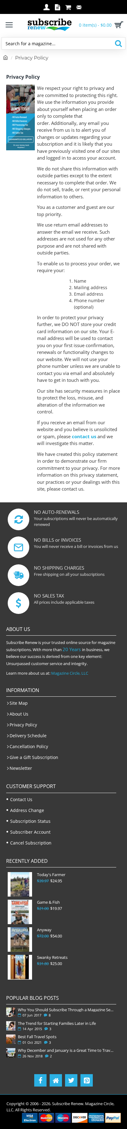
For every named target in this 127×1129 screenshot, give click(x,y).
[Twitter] (71, 1080)
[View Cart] (118, 25)
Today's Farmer (51, 874)
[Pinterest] (86, 1080)
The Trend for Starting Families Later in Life (57, 1023)
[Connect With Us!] (56, 1080)
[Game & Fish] (20, 912)
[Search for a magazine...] (118, 43)
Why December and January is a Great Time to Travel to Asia (66, 1050)
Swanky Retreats (52, 957)
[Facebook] (40, 1080)
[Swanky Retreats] (20, 967)
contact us (84, 436)
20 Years (72, 649)
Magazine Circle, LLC (69, 673)
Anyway (44, 930)
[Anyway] (20, 939)
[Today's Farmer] (20, 884)
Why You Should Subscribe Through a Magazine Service (66, 1010)
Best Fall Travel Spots (37, 1036)
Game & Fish (48, 902)
